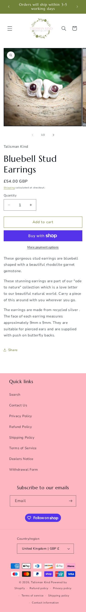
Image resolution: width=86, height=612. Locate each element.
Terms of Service (23, 448)
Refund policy (39, 588)
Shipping (9, 187)
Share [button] (13, 350)
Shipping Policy (21, 437)
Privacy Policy (20, 416)
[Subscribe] (70, 501)
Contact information (45, 602)
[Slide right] (53, 135)
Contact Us (18, 405)
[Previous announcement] (9, 7)
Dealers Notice (21, 458)
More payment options (43, 247)
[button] (9, 28)
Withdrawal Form (23, 469)
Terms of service (33, 595)
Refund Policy (20, 426)
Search (14, 394)
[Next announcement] (77, 7)
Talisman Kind (40, 582)
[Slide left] (33, 135)
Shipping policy (58, 595)
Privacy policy (62, 588)
